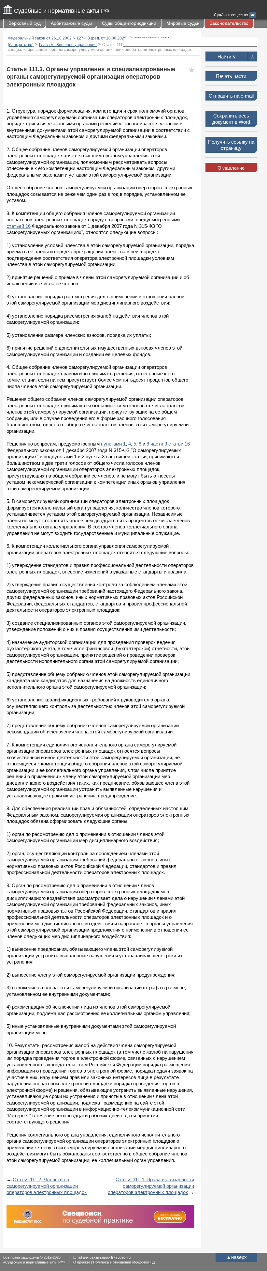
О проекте (81, 1262)
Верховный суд (24, 23)
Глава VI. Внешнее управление (68, 44)
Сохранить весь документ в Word (231, 119)
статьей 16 (19, 226)
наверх (236, 1257)
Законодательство (229, 23)
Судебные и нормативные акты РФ (61, 11)
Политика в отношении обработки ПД (124, 1262)
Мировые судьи (183, 23)
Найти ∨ (227, 56)
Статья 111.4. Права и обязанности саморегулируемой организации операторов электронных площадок (151, 1186)
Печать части (231, 76)
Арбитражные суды (71, 23)
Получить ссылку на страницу (231, 145)
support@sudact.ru (115, 1257)
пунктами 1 (113, 444)
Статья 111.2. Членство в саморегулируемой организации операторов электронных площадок (47, 1186)
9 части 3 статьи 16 (168, 444)
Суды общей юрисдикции (129, 23)
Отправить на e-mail (231, 96)
